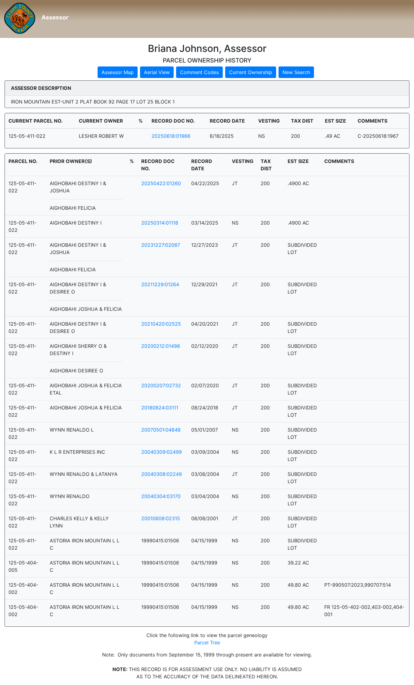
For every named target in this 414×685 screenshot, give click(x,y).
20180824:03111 (159, 408)
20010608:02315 (160, 518)
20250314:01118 (159, 223)
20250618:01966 (171, 136)
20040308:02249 (161, 474)
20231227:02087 (160, 245)
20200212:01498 (160, 346)
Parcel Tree (207, 642)
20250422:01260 (161, 183)
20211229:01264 (160, 284)
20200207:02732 (161, 385)
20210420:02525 (161, 324)
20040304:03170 (161, 496)
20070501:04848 (161, 430)
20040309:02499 (161, 452)
